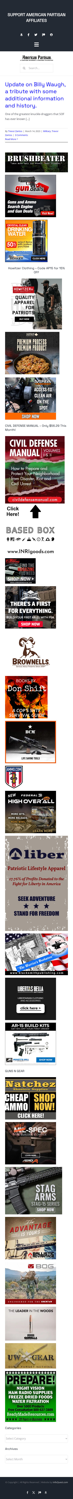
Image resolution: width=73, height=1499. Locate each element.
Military (47, 131)
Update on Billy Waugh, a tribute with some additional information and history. (35, 95)
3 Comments (21, 135)
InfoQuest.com (60, 1482)
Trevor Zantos (15, 131)
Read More (10, 139)
